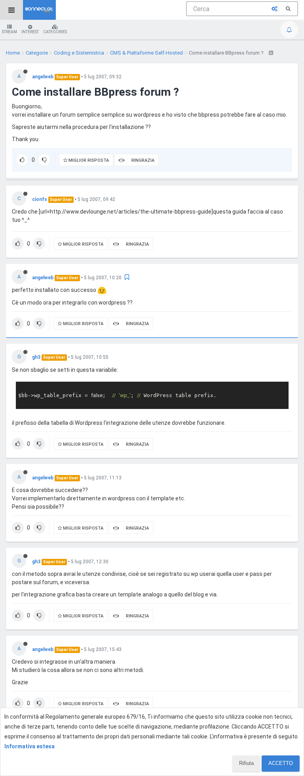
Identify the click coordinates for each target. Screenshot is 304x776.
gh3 (36, 357)
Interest (30, 32)
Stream (9, 32)
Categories (55, 32)
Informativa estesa (29, 746)
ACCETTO (280, 763)
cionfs (39, 199)
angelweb (42, 76)
